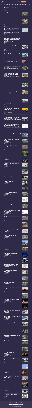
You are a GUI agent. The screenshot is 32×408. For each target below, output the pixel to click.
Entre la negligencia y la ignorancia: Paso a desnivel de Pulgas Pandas (11, 205)
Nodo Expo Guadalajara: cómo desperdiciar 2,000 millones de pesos (12, 20)
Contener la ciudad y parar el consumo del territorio (11, 140)
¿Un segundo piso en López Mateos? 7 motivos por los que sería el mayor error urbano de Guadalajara (11, 46)
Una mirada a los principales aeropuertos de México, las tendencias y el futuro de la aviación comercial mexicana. (11, 102)
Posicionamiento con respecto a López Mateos (10, 54)
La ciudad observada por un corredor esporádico (10, 353)
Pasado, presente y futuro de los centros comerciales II (11, 241)
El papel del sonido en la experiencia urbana (12, 371)
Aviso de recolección (21, 402)
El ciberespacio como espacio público (11, 253)
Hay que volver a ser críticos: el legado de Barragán (11, 164)
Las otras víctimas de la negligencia (10, 192)
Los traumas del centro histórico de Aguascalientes (10, 271)
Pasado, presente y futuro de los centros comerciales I (11, 248)
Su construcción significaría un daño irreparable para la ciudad (11, 49)
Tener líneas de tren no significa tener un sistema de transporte (11, 13)
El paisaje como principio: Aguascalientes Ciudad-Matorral (11, 223)
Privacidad (14, 402)
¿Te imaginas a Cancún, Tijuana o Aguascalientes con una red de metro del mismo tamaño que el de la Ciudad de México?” (12, 127)
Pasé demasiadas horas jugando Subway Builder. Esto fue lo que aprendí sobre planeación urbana (11, 29)
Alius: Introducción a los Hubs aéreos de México (11, 100)
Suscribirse (23, 1)
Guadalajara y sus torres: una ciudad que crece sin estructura (11, 109)
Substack (12, 406)
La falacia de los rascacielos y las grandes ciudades (11, 288)
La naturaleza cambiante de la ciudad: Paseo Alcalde (12, 359)
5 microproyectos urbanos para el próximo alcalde (11, 198)
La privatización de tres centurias (10, 235)
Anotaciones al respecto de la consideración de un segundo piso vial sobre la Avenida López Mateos (12, 39)
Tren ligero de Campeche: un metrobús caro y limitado (12, 84)
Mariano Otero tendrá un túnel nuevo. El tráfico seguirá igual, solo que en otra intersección (12, 22)
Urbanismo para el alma (8, 304)
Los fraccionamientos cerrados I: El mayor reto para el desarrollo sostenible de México (12, 60)
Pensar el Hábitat (6, 231)
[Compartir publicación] (20, 1)
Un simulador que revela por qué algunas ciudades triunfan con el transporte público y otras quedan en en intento (12, 32)
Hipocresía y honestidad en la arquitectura (11, 299)
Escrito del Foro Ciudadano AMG (8, 41)
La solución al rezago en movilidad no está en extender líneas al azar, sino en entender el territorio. (12, 120)
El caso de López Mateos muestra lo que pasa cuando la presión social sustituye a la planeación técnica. (11, 68)
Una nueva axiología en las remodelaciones (12, 258)
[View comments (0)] (10, 15)
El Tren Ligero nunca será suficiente (10, 12)
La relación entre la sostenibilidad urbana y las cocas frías (12, 323)
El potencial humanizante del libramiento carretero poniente (11, 341)
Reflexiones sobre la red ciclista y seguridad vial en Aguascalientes (12, 230)
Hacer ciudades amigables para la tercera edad (11, 383)
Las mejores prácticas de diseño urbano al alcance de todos (11, 146)
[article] (16, 14)
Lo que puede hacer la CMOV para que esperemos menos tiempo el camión (11, 265)
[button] (1, 4)
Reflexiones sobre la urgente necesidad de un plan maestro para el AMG (12, 111)
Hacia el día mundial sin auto (9, 158)
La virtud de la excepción (8, 181)
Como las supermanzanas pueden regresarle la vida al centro (12, 217)
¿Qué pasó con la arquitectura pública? (11, 176)
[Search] (18, 1)
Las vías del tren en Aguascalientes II (10, 389)
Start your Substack (13, 404)
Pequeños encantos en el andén (10, 276)
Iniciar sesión (29, 1)
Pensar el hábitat (6, 135)
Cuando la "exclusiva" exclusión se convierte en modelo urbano (11, 61)
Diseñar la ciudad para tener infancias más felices (11, 170)
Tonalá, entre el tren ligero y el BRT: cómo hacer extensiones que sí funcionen (11, 118)
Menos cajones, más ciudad (9, 282)
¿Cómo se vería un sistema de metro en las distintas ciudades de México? (11, 125)
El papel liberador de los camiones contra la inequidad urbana (12, 317)
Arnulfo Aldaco (8, 23)
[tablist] (8, 10)
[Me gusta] (4, 149)
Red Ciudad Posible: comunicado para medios (12, 53)
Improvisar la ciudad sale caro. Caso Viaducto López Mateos (12, 67)
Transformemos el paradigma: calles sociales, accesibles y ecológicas (12, 134)
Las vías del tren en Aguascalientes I (10, 394)
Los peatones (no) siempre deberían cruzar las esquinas (12, 311)
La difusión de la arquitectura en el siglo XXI (12, 335)
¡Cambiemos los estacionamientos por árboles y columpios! (11, 330)
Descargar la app (20, 404)
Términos (17, 402)
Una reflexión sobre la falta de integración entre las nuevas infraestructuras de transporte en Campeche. (12, 77)
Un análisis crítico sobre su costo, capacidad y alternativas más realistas (12, 85)
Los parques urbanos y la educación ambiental (10, 152)
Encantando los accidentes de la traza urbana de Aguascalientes (12, 377)
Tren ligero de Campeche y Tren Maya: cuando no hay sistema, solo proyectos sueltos (11, 74)
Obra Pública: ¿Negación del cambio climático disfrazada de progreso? (12, 365)
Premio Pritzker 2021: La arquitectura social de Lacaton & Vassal (12, 211)
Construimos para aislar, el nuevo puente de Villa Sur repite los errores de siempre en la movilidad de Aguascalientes (12, 91)
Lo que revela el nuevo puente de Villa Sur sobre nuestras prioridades (12, 93)
